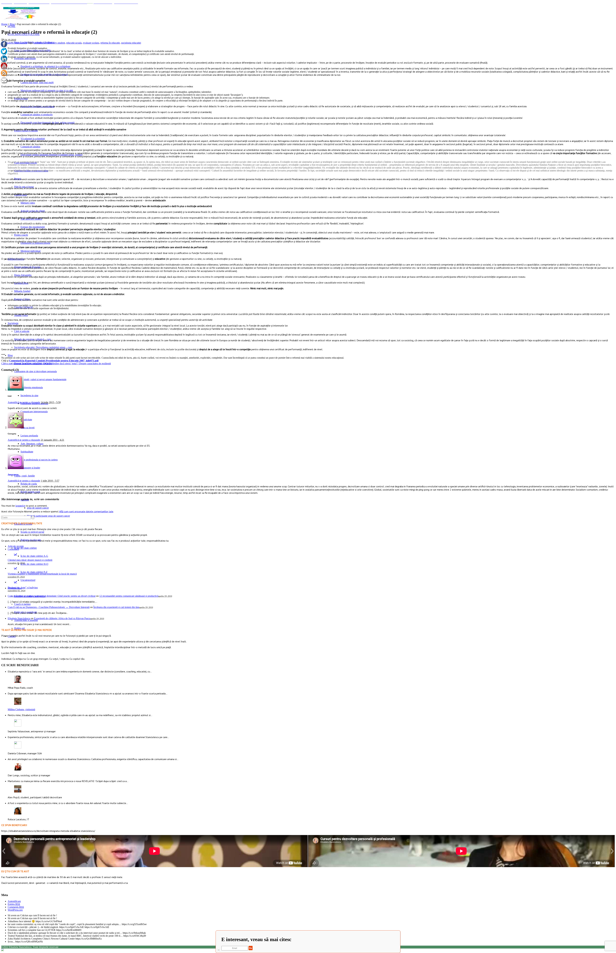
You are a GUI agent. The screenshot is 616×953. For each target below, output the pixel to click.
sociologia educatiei (131, 42)
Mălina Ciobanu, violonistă (21, 709)
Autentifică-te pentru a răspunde (24, 402)
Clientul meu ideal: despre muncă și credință (30, 560)
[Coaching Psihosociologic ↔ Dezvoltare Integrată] (21, 13)
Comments (16, 907)
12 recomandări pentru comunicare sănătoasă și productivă (128, 596)
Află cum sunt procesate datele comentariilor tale (86, 511)
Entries (14, 904)
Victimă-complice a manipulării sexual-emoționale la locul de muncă (42, 573)
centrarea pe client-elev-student (49, 42)
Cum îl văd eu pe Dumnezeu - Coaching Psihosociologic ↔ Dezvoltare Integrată (49, 607)
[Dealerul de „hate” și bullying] (15, 582)
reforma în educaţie (110, 42)
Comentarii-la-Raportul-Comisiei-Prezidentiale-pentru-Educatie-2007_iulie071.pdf (53, 360)
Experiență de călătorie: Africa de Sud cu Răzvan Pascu (62, 618)
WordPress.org (15, 910)
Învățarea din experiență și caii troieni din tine (116, 607)
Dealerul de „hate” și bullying (23, 587)
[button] (3, 851)
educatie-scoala (74, 42)
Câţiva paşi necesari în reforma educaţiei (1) (23, 363)
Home (4, 24)
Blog (12, 24)
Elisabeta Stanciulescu (15, 42)
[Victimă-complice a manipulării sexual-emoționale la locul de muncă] (15, 568)
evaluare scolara (91, 42)
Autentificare (14, 901)
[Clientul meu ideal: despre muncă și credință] (15, 554)
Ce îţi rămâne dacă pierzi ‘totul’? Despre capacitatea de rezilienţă (78, 363)
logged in (20, 505)
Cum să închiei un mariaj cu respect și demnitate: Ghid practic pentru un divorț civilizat (51, 596)
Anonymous (13, 474)
